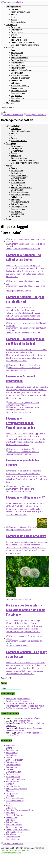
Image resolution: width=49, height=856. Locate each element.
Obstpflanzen (17, 73)
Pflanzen (10, 47)
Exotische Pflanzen (19, 58)
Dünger (14, 35)
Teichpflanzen (17, 88)
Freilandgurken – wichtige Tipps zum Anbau (25, 706)
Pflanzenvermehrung (20, 85)
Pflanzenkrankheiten (20, 75)
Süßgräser (15, 83)
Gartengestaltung (13, 7)
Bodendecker (17, 55)
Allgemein (10, 745)
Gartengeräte (16, 30)
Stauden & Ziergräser (20, 78)
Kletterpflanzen (17, 63)
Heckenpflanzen (18, 65)
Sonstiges (15, 100)
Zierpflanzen (16, 95)
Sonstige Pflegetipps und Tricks (25, 45)
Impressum (23, 850)
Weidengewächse (19, 90)
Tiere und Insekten (19, 40)
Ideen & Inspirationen (20, 12)
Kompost (15, 14)
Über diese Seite (8, 850)
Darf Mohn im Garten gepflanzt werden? (23, 708)
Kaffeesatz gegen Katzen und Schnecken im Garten (24, 729)
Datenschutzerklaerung (11, 853)
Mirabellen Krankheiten (22, 721)
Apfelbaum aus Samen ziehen (19, 701)
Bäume (14, 50)
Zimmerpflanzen (18, 93)
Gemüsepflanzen (18, 60)
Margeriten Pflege (32, 718)
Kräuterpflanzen (18, 68)
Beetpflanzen (17, 52)
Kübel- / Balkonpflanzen (21, 70)
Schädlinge (16, 37)
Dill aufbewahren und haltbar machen (22, 703)
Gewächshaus (17, 32)
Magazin (10, 103)
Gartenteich (16, 9)
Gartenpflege (11, 24)
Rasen (14, 19)
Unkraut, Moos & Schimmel (23, 42)
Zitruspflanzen (17, 98)
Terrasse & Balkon (19, 22)
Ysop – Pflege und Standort (18, 698)
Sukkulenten (16, 80)
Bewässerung (17, 27)
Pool (13, 17)
